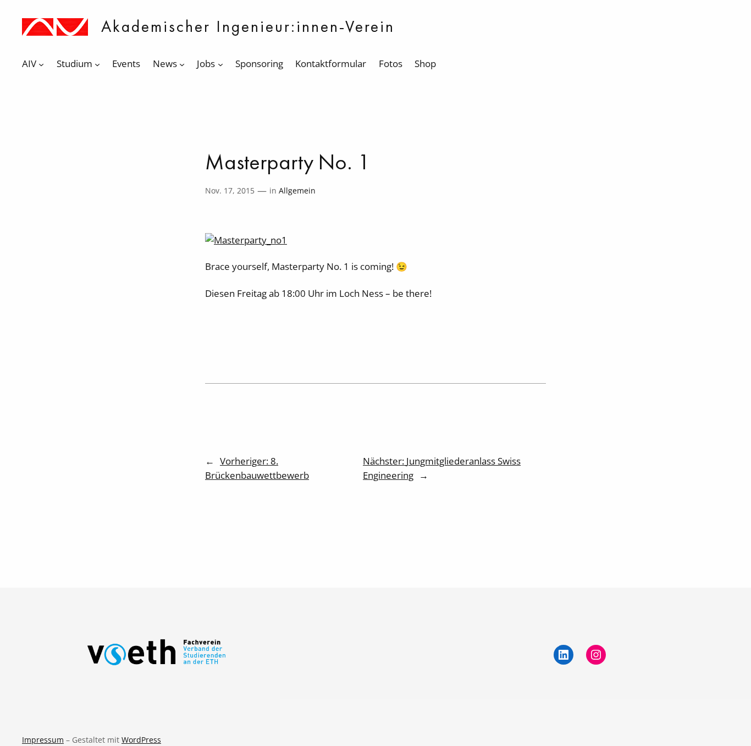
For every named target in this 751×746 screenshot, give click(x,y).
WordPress (141, 739)
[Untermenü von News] (182, 64)
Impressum (43, 739)
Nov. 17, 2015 (230, 190)
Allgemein (297, 190)
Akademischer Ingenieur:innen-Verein (248, 26)
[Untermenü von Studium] (97, 64)
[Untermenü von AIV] (41, 64)
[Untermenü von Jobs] (220, 64)
